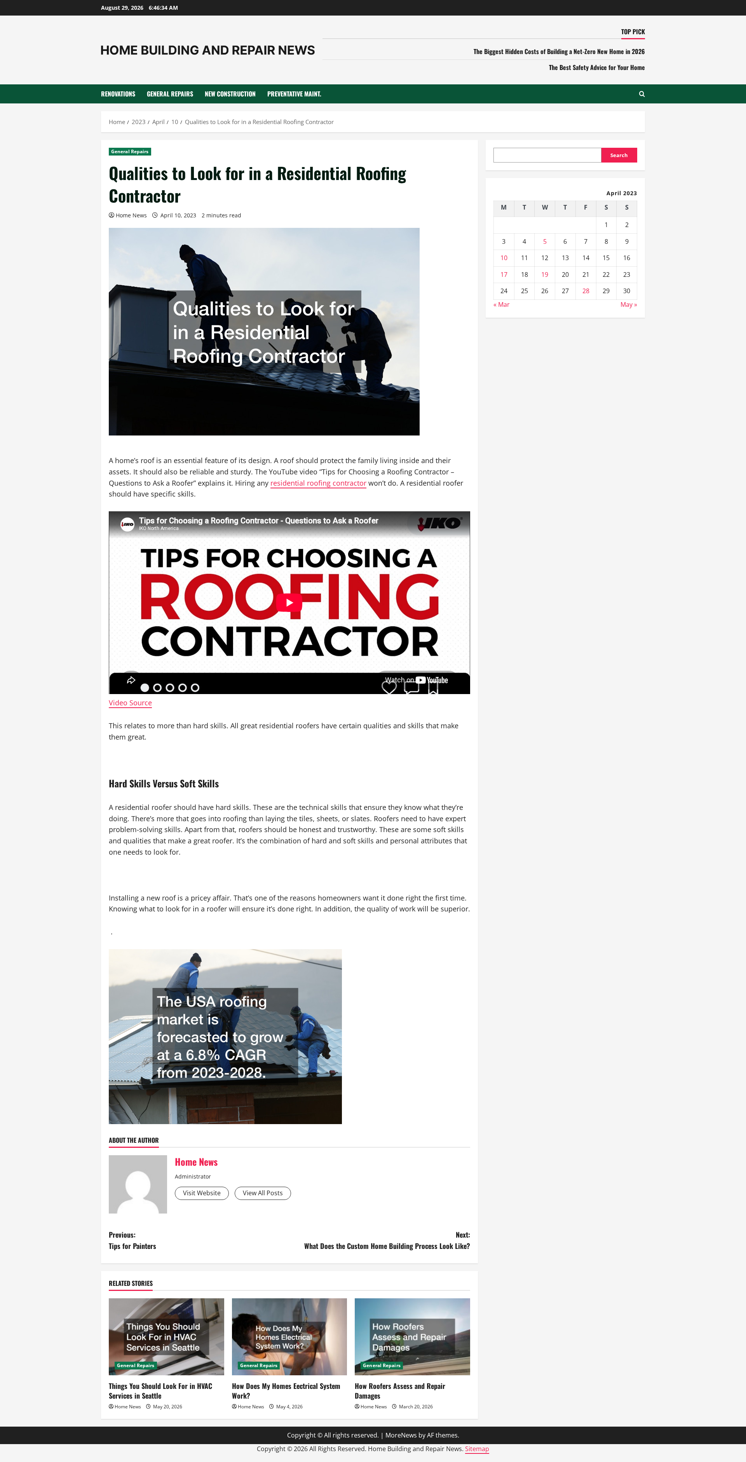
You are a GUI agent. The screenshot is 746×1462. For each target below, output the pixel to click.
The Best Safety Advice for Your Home (597, 67)
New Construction (230, 93)
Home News (131, 215)
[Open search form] (642, 93)
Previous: (132, 1240)
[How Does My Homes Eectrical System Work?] (289, 1336)
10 (503, 258)
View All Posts (263, 1193)
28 (585, 291)
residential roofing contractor (318, 483)
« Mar (501, 304)
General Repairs (170, 93)
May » (629, 304)
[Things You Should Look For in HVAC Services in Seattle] (166, 1336)
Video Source (130, 702)
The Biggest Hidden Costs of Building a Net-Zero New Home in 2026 (559, 51)
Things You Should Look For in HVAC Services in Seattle (160, 1391)
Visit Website (202, 1193)
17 (503, 274)
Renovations (118, 93)
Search (619, 154)
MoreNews (401, 1435)
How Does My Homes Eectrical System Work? (286, 1391)
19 (544, 274)
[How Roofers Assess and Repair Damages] (412, 1336)
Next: (387, 1240)
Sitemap (477, 1449)
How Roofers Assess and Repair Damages (400, 1391)
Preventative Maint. (294, 93)
